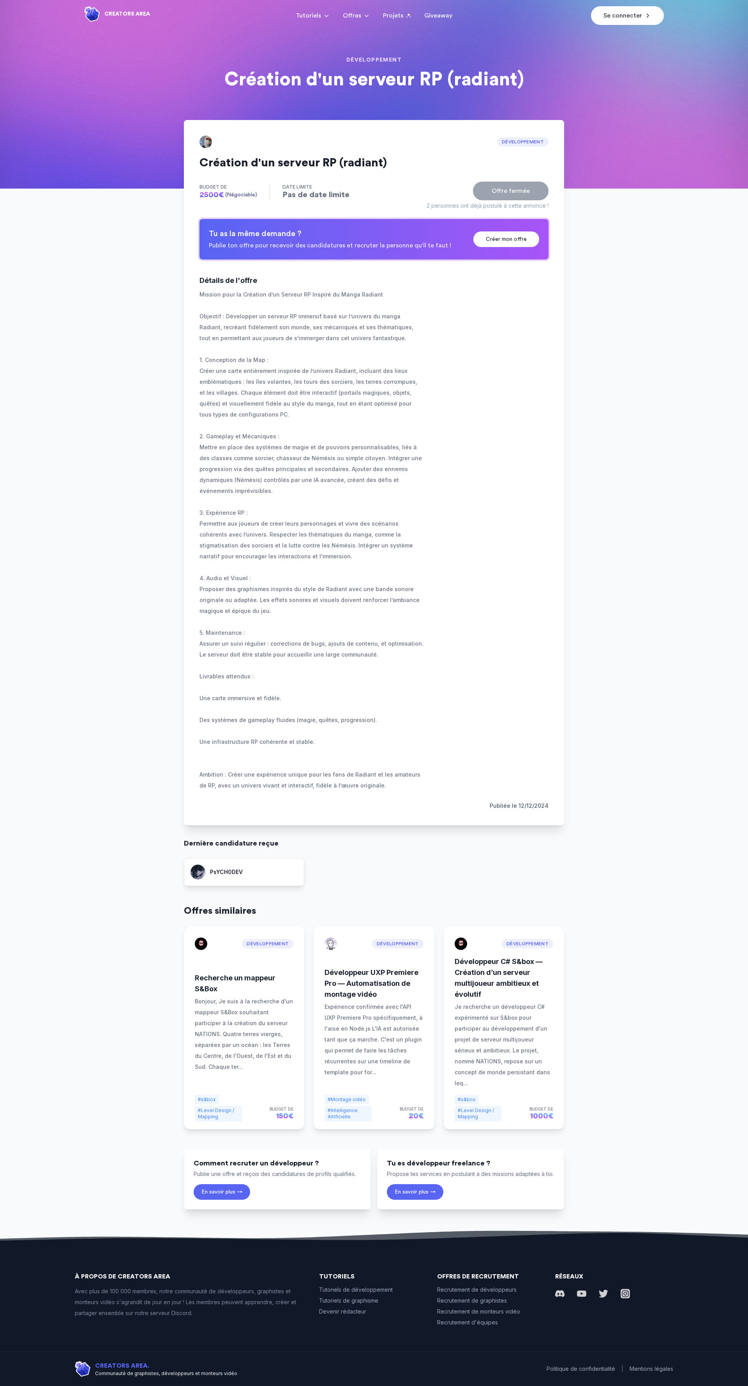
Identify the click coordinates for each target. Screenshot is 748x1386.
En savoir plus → (221, 1192)
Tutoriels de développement (356, 1289)
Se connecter (622, 15)
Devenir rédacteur (342, 1311)
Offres (352, 15)
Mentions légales (651, 1368)
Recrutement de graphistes (472, 1300)
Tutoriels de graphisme (348, 1300)
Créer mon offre (506, 239)
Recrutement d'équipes (467, 1322)
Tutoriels (308, 15)
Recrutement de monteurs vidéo (478, 1311)
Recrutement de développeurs (477, 1289)
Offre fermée (511, 191)
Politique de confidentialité (581, 1368)
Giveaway (438, 15)
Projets (393, 15)
